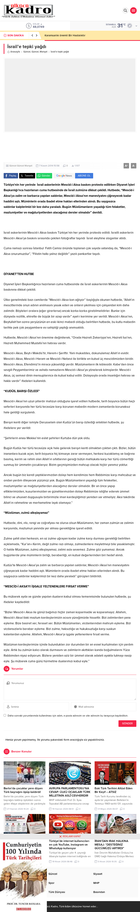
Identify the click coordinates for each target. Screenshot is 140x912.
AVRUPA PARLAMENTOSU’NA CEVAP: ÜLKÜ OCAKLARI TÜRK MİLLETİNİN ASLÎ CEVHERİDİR (69, 792)
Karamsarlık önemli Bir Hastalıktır (65, 35)
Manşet (43, 51)
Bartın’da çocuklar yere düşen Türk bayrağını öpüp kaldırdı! (23, 790)
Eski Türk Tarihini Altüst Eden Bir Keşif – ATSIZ (114, 790)
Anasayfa (15, 51)
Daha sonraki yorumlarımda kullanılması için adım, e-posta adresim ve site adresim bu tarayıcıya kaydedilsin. (68, 715)
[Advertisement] (70, 147)
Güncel (26, 51)
